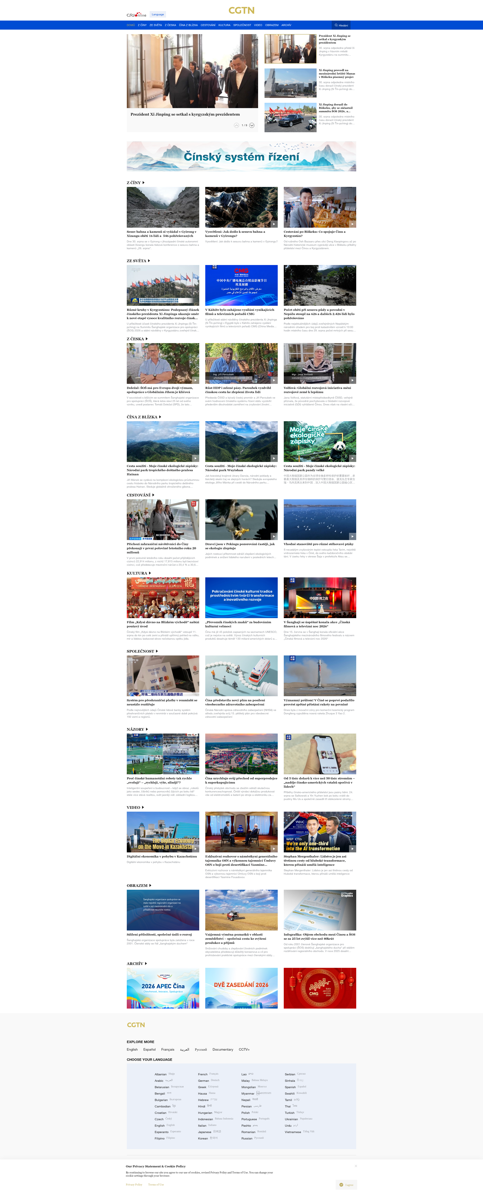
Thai (291, 1106)
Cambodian (165, 1106)
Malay (255, 1081)
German (208, 1081)
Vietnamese (299, 1132)
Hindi (205, 1106)
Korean (208, 1138)
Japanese (209, 1132)
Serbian (295, 1074)
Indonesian (215, 1119)
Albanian (165, 1074)
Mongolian (254, 1087)
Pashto (250, 1125)
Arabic (164, 1081)
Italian (207, 1125)
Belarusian (169, 1087)
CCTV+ (244, 1049)
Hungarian (210, 1113)
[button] (251, 125)
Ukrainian (298, 1119)
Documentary (223, 1049)
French (208, 1074)
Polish (250, 1113)
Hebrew (207, 1100)
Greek (208, 1087)
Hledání (343, 25)
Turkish (294, 1113)
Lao (247, 1074)
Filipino (165, 1138)
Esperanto (168, 1132)
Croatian (166, 1113)
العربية (184, 1049)
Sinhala (294, 1081)
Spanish (295, 1087)
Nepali (250, 1100)
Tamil (292, 1100)
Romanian (254, 1132)
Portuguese (255, 1119)
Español (149, 1049)
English (132, 1049)
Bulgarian (168, 1100)
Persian (251, 1106)
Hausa (206, 1093)
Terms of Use (156, 1184)
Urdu (291, 1125)
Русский (201, 1049)
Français (167, 1049)
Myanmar (256, 1093)
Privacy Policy (134, 1184)
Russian (253, 1138)
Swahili (296, 1093)
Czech (163, 1119)
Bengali (163, 1093)
